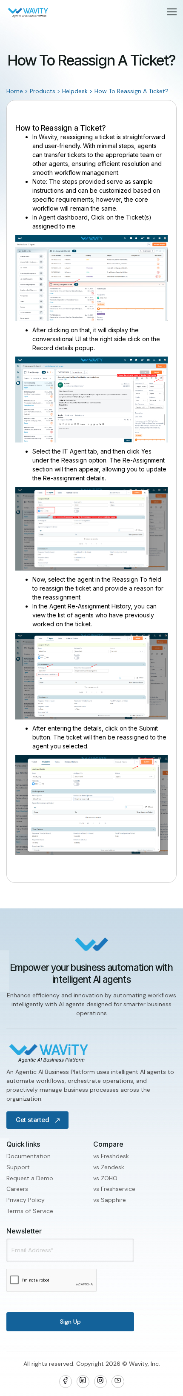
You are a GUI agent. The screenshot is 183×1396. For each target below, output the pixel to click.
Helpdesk (75, 91)
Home (14, 91)
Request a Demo (29, 1178)
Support (18, 1167)
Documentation (28, 1156)
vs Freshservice (114, 1189)
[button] (172, 12)
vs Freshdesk (111, 1156)
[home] (28, 11)
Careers (17, 1189)
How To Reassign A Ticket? (131, 91)
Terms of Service (29, 1211)
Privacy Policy (25, 1200)
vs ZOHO (105, 1178)
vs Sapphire (109, 1200)
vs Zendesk (108, 1167)
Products (42, 91)
